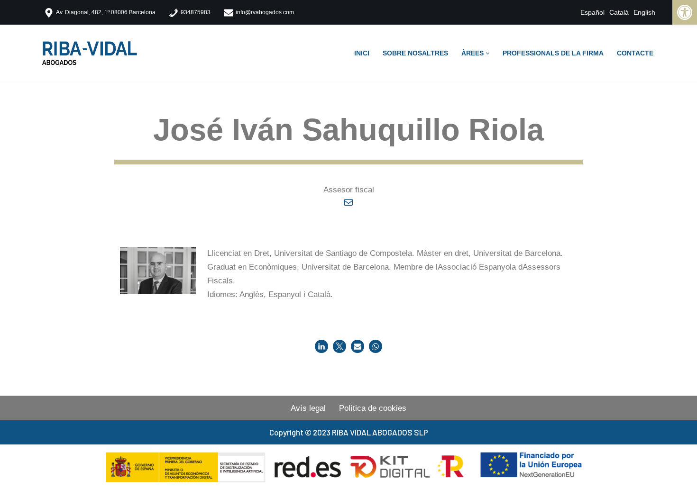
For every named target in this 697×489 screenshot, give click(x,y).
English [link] (644, 12)
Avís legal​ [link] (308, 408)
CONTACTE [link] (635, 53)
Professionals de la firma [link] (553, 53)
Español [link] (592, 12)
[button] (487, 53)
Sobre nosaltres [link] (415, 53)
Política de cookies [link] (372, 408)
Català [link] (619, 12)
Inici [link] (361, 53)
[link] (684, 12)
